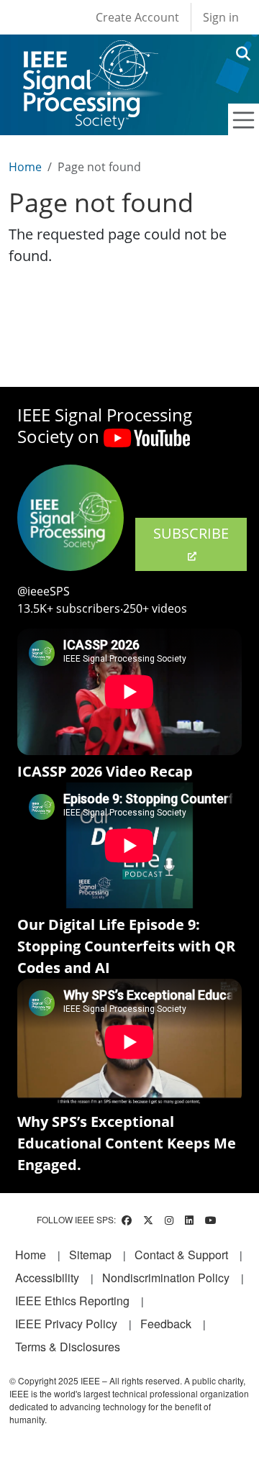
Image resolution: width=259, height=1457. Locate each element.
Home (25, 167)
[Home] (89, 53)
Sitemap (90, 1254)
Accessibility (47, 1277)
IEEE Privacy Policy (66, 1323)
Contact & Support (181, 1254)
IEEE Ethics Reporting (72, 1300)
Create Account (137, 17)
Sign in (221, 17)
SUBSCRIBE (191, 533)
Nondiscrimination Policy (166, 1277)
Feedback (165, 1323)
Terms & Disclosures (67, 1346)
